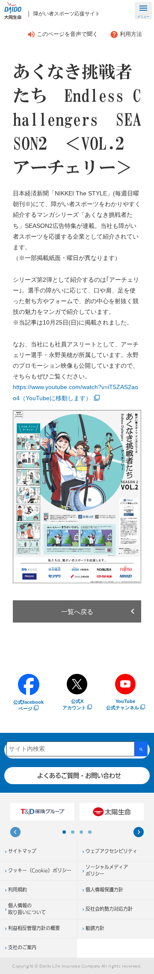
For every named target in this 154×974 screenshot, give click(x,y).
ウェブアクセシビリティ (111, 851)
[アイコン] (15, 833)
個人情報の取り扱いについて (27, 910)
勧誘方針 (95, 928)
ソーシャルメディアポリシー (107, 871)
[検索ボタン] (141, 748)
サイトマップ (22, 851)
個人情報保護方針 (104, 890)
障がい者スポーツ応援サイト (66, 13)
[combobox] (70, 748)
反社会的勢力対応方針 (109, 909)
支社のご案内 (22, 947)
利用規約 (17, 890)
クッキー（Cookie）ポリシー (39, 871)
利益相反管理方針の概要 (34, 928)
